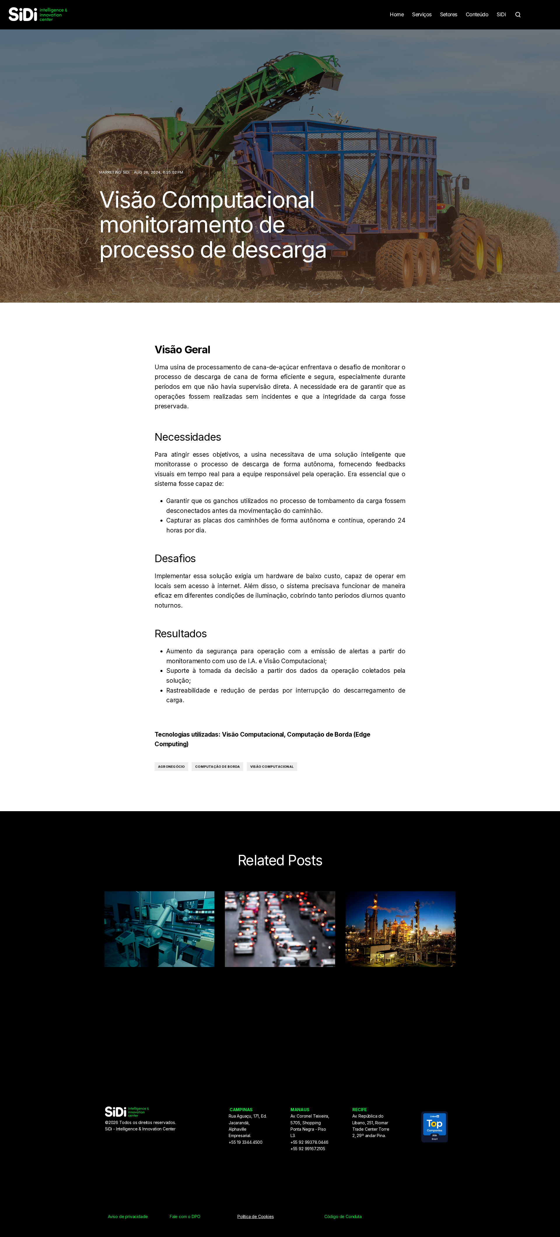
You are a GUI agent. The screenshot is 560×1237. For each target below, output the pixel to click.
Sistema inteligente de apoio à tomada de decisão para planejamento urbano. (276, 1008)
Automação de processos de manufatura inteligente (146, 1002)
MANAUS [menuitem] (299, 1109)
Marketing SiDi (115, 172)
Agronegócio (171, 767)
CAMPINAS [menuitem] (241, 1109)
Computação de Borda (217, 767)
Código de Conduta (343, 1216)
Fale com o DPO (185, 1216)
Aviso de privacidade (128, 1216)
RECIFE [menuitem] (359, 1109)
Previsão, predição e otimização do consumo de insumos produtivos (399, 1002)
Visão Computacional (272, 767)
